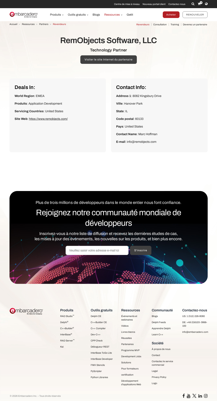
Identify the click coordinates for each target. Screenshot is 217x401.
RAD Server (67, 340)
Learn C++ (157, 334)
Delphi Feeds (159, 322)
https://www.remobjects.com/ (48, 119)
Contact (156, 355)
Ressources (112, 14)
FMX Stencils (98, 365)
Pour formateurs (130, 368)
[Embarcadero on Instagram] (206, 396)
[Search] (193, 4)
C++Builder (67, 328)
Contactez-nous (176, 4)
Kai (62, 346)
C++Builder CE (99, 322)
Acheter (171, 14)
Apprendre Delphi (161, 328)
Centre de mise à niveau (127, 4)
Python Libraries (99, 377)
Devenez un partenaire (195, 24)
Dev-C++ (96, 334)
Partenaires (127, 344)
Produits (56, 14)
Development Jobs (131, 356)
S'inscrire (140, 250)
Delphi (64, 322)
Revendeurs (142, 24)
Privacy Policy (159, 377)
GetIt (130, 14)
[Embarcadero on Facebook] (183, 396)
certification (127, 374)
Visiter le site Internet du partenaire (109, 59)
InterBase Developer (102, 359)
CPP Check (97, 340)
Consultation (160, 24)
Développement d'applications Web (131, 383)
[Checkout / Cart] (199, 4)
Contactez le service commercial (162, 363)
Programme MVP (130, 350)
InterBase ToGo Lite (101, 353)
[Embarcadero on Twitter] (194, 395)
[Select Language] (206, 4)
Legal (155, 371)
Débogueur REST (100, 346)
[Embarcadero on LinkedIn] (200, 396)
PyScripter (96, 371)
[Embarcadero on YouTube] (188, 396)
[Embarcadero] (23, 15)
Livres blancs (128, 332)
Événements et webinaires (129, 318)
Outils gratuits (77, 14)
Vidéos (125, 326)
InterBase (66, 334)
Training (175, 24)
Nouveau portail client (154, 4)
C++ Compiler (98, 328)
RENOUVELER (195, 14)
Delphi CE (96, 316)
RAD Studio (67, 316)
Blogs (96, 14)
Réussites (126, 338)
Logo (154, 383)
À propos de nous (161, 349)
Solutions (126, 362)
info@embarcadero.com (195, 332)
